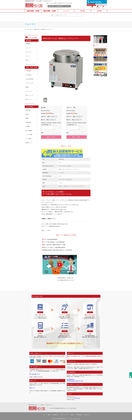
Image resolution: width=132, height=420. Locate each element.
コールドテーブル (29, 83)
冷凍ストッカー (29, 99)
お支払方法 (70, 3)
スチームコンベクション (31, 64)
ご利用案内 (59, 3)
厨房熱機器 (28, 43)
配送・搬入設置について (34, 374)
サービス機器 (28, 138)
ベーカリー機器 (29, 134)
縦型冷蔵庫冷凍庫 (33, 11)
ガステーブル (28, 52)
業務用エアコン (29, 142)
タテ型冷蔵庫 (28, 70)
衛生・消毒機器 (29, 130)
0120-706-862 (77, 398)
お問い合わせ (64, 3)
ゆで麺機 (27, 126)
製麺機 (27, 118)
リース (67, 6)
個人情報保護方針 (70, 379)
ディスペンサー (29, 91)
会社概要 (55, 3)
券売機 (27, 114)
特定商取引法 (55, 414)
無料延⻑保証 (79, 414)
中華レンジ (28, 60)
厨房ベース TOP (50, 3)
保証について (32, 387)
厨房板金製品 (28, 122)
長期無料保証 (59, 6)
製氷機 (27, 87)
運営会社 (72, 414)
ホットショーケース (30, 103)
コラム (44, 414)
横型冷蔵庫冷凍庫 (49, 11)
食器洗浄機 (28, 110)
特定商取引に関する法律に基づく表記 (75, 380)
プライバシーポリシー (64, 414)
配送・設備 (51, 6)
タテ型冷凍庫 (28, 74)
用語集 (49, 414)
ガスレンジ (28, 47)
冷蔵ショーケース (29, 95)
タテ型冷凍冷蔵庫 (29, 79)
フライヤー (28, 56)
